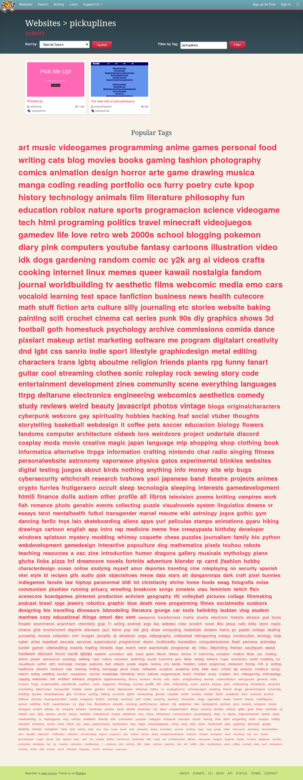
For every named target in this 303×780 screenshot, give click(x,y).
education (38, 209)
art (23, 147)
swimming (206, 653)
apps (147, 521)
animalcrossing (88, 734)
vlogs (201, 699)
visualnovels (178, 505)
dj (114, 635)
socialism (223, 653)
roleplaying (215, 568)
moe (141, 714)
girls (37, 629)
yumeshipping (202, 714)
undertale (220, 433)
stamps (203, 521)
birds (111, 469)
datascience (276, 744)
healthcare (25, 669)
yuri (161, 521)
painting (32, 318)
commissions (200, 329)
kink (249, 734)
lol (136, 582)
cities (202, 744)
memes (122, 272)
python (271, 537)
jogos (227, 513)
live (89, 704)
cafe (242, 623)
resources (55, 553)
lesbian (228, 610)
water (88, 689)
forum (60, 653)
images (87, 635)
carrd (211, 561)
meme (159, 529)
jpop (101, 623)
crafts (253, 259)
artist (86, 339)
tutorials (112, 699)
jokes (256, 744)
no (233, 568)
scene (188, 383)
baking (258, 307)
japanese (175, 478)
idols (193, 724)
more (64, 729)
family (241, 537)
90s (185, 318)
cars (274, 284)
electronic (219, 617)
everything (219, 383)
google (266, 724)
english (76, 529)
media (231, 284)
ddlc (139, 744)
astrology (205, 513)
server (22, 704)
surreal (138, 684)
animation (69, 172)
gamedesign (79, 545)
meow (146, 575)
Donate (199, 773)
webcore (64, 415)
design (104, 172)
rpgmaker (214, 699)
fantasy (155, 247)
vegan (201, 729)
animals (111, 197)
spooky (145, 734)
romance (42, 505)
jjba (69, 694)
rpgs (60, 603)
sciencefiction (226, 679)
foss (244, 694)
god (265, 617)
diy (199, 318)
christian (199, 673)
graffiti (150, 684)
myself (120, 568)
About (184, 773)
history (32, 197)
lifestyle (143, 351)
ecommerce (43, 623)
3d (269, 318)
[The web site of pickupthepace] (119, 79)
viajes (141, 724)
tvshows (132, 478)
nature (101, 209)
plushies (58, 589)
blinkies (231, 460)
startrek (130, 709)
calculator (184, 719)
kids (196, 704)
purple (131, 663)
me (173, 339)
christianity (154, 582)
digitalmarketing (115, 679)
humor (143, 553)
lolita (252, 623)
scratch (195, 623)
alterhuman (43, 689)
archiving (23, 749)
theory (249, 699)
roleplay (159, 373)
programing (81, 222)
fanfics (100, 699)
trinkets (106, 647)
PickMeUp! (35, 101)
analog (199, 659)
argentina (169, 744)
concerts (118, 694)
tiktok (250, 653)
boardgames (59, 596)
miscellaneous (91, 744)
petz (227, 684)
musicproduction (55, 699)
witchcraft (75, 478)
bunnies (271, 575)
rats (166, 679)
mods (111, 689)
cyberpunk (33, 415)
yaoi (153, 478)
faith (149, 739)
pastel (244, 629)
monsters (121, 659)
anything (159, 469)
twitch (240, 589)
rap (119, 529)
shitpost (231, 709)
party (184, 724)
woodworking (214, 744)
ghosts (160, 694)
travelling (63, 610)
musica (240, 172)
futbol (95, 513)
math (27, 307)
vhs (166, 663)
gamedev (36, 234)
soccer (172, 424)
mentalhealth (69, 513)
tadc (58, 739)
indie (97, 351)
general (262, 679)
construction (244, 635)
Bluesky (81, 773)
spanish (268, 568)
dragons (165, 553)
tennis (157, 679)
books (131, 160)
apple (276, 714)
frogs (34, 684)
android (134, 623)
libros (158, 496)
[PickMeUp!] (56, 79)
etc (183, 307)
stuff (46, 307)
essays (27, 513)
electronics (92, 394)
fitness (264, 451)
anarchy (159, 699)
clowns (24, 629)
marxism (37, 729)
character (188, 699)
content (37, 709)
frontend (251, 739)
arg (194, 259)
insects (76, 647)
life (63, 234)
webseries (39, 678)
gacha (205, 684)
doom (148, 641)
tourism (62, 673)
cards (73, 699)
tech (26, 222)
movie (71, 442)
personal (238, 147)
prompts (247, 744)
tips (48, 744)
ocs (154, 184)
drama (23, 659)
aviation (84, 684)
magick (39, 739)
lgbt (41, 351)
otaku (176, 679)
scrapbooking (192, 679)
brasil (45, 603)
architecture (94, 433)
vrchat (175, 724)
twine (116, 629)
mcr (75, 635)
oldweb (124, 433)
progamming (183, 603)
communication (182, 714)
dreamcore (90, 561)
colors (202, 663)
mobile (208, 694)
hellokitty (207, 610)
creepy (224, 635)
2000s (142, 234)
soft (138, 699)
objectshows (123, 575)
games (205, 147)
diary (28, 247)
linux (95, 272)
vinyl (66, 719)
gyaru (253, 521)
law (69, 582)
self (185, 744)
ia (224, 714)
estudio (118, 704)
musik (157, 739)
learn (214, 669)
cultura (107, 659)
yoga (142, 635)
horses (44, 635)
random (114, 259)
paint (264, 744)
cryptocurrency (101, 724)
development (91, 383)
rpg (217, 361)
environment (54, 629)
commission (125, 719)
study (28, 405)
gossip (217, 729)
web (120, 234)
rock (183, 373)
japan (136, 442)
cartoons (190, 247)
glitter (241, 709)
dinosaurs (88, 610)
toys (64, 521)
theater (24, 623)
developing (38, 744)
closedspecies (54, 694)
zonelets (185, 589)
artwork (118, 663)
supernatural (105, 641)
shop (227, 442)
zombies (276, 739)
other (108, 496)
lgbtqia (86, 653)
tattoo (154, 689)
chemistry (86, 623)
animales (268, 641)
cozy (45, 617)
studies (240, 739)
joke (126, 734)
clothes (108, 373)
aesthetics (216, 394)
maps (224, 659)
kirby (195, 669)
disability (23, 729)
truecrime (166, 659)
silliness (191, 739)
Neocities (31, 773)
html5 (26, 496)
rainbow (134, 734)
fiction (67, 307)
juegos (72, 469)
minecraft (182, 222)
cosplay (29, 442)
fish (23, 505)
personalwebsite (42, 460)
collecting (128, 505)
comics (32, 172)
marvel (147, 513)
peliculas (179, 521)
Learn (74, 4)
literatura (142, 610)
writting (276, 663)
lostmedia (271, 709)
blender (184, 561)
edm (52, 663)
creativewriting (27, 719)
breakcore (145, 589)
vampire (247, 704)
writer (185, 694)
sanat (120, 709)
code (250, 373)
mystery (79, 537)
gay (84, 415)
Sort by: (31, 44)
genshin (83, 505)
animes (267, 478)
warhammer (123, 739)
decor (163, 709)
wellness (78, 678)
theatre (218, 478)
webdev (169, 623)
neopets (100, 739)
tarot (44, 513)
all (143, 496)
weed (270, 647)
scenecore (30, 596)
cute (223, 184)
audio (87, 575)
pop (127, 629)
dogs (43, 259)
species (50, 714)
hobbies (138, 415)
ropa (96, 659)
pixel (254, 575)
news (198, 296)
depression (125, 689)
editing (245, 351)
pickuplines (39, 110)
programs (260, 704)
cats (56, 160)
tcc (278, 659)
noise (262, 582)
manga (31, 184)
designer (217, 739)
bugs (244, 469)
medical (238, 653)
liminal (227, 689)
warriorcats (158, 647)
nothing (132, 469)
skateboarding (102, 521)
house (114, 729)
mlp (181, 442)
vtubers (210, 629)
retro (99, 234)
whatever (127, 635)
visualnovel (26, 663)
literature (164, 197)
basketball (69, 424)
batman (164, 704)
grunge (162, 610)
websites (258, 460)
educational (66, 617)
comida (238, 329)
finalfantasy (138, 739)
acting (119, 623)
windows (29, 537)
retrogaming (205, 635)
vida (69, 669)
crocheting (25, 689)
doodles (219, 709)
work (270, 496)
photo (62, 505)
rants (96, 684)
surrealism (116, 653)
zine (93, 553)
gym (261, 513)
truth (46, 704)
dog (162, 545)
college (258, 629)
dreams (256, 505)
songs (166, 589)
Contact (271, 773)
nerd (142, 647)
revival (51, 724)
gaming (160, 160)
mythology (237, 553)
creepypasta (197, 529)
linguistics (230, 505)
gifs (74, 575)
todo (113, 719)
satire (252, 719)
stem (227, 724)
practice (109, 709)
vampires (249, 496)
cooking (34, 272)
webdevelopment (40, 545)
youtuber (141, 719)
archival (51, 749)
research (104, 478)
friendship (128, 673)
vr (270, 505)
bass (209, 729)
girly (145, 629)
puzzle (151, 505)
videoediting (56, 647)
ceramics (274, 684)
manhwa (27, 617)
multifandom (58, 734)
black (72, 729)
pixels (212, 545)
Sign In (286, 4)
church (197, 719)
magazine (109, 684)
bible (205, 669)
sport (118, 351)
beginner (229, 739)
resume (168, 513)
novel (209, 623)
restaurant (235, 663)
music (44, 147)
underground (101, 714)
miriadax (203, 734)
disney (232, 714)
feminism (220, 589)
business (170, 296)
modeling (266, 659)
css (56, 351)
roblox (73, 209)
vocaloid (32, 296)
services (84, 641)
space (106, 296)
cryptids (172, 694)
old (136, 629)
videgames (264, 739)
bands (176, 663)
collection (61, 635)
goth (55, 329)
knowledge (110, 673)
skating (274, 629)
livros (276, 617)
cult (91, 739)
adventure (159, 561)
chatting (270, 653)
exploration (43, 734)
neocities (85, 714)
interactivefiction (270, 729)
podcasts (96, 663)
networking (240, 684)
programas (217, 663)
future (201, 724)
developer (251, 529)
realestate (192, 629)
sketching (138, 659)
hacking (163, 415)
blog (76, 160)
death (146, 603)
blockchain (144, 709)
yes (259, 653)
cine (195, 568)
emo (254, 284)
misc (182, 623)
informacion (163, 714)
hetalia (77, 689)
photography (235, 160)
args (147, 623)
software (150, 339)
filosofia (103, 719)
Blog (220, 773)
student (260, 610)
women (209, 679)
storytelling (35, 424)
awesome (146, 617)
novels (114, 561)
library (133, 679)
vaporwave (118, 460)
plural (124, 669)
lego (119, 647)
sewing (206, 373)
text (236, 673)
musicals (209, 553)
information (124, 451)
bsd (108, 663)
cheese (264, 734)
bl (46, 575)
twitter (227, 729)
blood (70, 724)
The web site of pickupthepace (113, 101)
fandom (246, 272)
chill (260, 663)
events (104, 505)
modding (103, 537)
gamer (37, 647)
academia (182, 669)
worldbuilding (76, 284)
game (178, 172)
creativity (262, 339)
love (79, 234)
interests (211, 487)
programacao (170, 673)
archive (161, 329)
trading (91, 647)
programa (94, 678)
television (181, 496)
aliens (130, 521)
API (230, 773)
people (35, 659)
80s (220, 623)
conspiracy (79, 673)
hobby (252, 561)
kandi (73, 653)
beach (123, 729)
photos (165, 405)
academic (232, 694)
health (220, 296)
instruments (239, 729)
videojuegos (227, 222)
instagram (155, 719)
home (193, 582)
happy (147, 744)
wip (229, 469)
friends (172, 361)
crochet (79, 318)
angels (143, 663)
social (200, 415)
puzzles (191, 537)
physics (147, 460)
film (137, 197)
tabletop (84, 659)
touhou (232, 545)
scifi (56, 318)
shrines (36, 699)
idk (24, 259)
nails (273, 679)
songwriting (239, 719)
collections (72, 734)
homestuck (85, 329)
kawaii (177, 272)
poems (204, 496)
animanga (65, 663)
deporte (75, 629)
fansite (55, 582)
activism (134, 596)
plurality (104, 635)
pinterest (85, 596)
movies (102, 160)
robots (252, 545)
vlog (244, 610)
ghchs (26, 561)
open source (49, 773)
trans (66, 361)
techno (186, 653)
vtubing (81, 729)
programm (115, 734)
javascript (134, 405)
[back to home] (8, 6)
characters (36, 361)
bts (47, 610)
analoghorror (176, 689)
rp (199, 561)
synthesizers (120, 724)
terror (141, 673)
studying (100, 568)
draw (155, 629)
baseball (50, 641)
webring (130, 744)
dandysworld (209, 704)
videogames (83, 147)
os (281, 709)
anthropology (271, 673)
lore (143, 433)
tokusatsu (72, 749)
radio (219, 451)
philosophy (207, 197)
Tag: (168, 44)
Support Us (91, 4)
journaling (158, 307)
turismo (23, 684)
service (94, 673)
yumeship (26, 635)
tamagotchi (216, 734)
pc (234, 629)
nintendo (182, 451)
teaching (29, 553)
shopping (204, 442)
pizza (58, 561)
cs (40, 719)
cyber (23, 641)
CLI (210, 773)
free (174, 529)
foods (208, 582)
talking (105, 694)
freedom (189, 663)
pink (49, 247)
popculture (141, 545)
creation (225, 673)
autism (88, 496)
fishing (250, 663)
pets (154, 424)
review (272, 704)
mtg (174, 704)
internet (68, 272)
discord (248, 433)
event (131, 647)
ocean (64, 568)
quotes (36, 694)
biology (229, 424)
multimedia (165, 641)
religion (144, 361)
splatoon (55, 537)
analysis (246, 669)
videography (160, 635)
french (237, 699)
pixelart (31, 339)
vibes (217, 714)
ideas (188, 659)
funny (235, 361)
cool (48, 373)
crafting (154, 451)
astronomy (84, 460)
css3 (84, 739)
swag (223, 582)
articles (49, 709)
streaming (76, 373)
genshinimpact (255, 689)
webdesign (102, 424)
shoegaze (24, 709)
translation (187, 641)
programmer (130, 641)
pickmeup (36, 106)
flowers (253, 424)
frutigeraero (79, 487)
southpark (254, 647)
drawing (207, 172)
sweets (266, 714)
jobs (121, 744)
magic (117, 442)
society (196, 694)
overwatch (142, 729)
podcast (27, 603)
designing (29, 610)
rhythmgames (52, 719)
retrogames (246, 679)
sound (151, 659)
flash (236, 641)
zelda (90, 729)
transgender (121, 513)
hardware (26, 653)
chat (203, 451)
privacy (99, 589)
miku (203, 647)
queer (150, 272)
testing (49, 469)
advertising (253, 729)
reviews (53, 405)
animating (38, 724)
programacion (173, 209)
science (218, 209)
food (268, 147)
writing (31, 160)
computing (172, 629)
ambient (63, 678)
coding (61, 184)
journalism (217, 537)
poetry (199, 184)
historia (237, 617)
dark (228, 575)
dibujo (194, 709)
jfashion (230, 561)
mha (98, 729)
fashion (193, 160)
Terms (256, 773)
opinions (157, 744)
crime (60, 724)
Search (43, 4)
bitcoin (161, 653)
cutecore (249, 296)
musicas (255, 694)
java (178, 659)
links (43, 561)
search (23, 673)
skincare (45, 653)
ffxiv (254, 589)
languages (258, 383)
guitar (28, 373)
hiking (271, 521)
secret (60, 749)
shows (251, 318)
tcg (54, 744)
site (216, 469)
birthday (225, 529)
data (161, 575)
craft (241, 575)
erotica (268, 694)
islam (21, 734)
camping (206, 709)
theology (124, 684)
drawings (30, 529)
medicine (137, 529)
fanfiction (136, 296)
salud (139, 653)
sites (166, 684)
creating (214, 689)
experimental (198, 460)
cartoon (54, 529)
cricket (226, 669)
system (206, 505)
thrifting (94, 669)
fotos (105, 729)
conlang (131, 704)
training (207, 719)
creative (94, 442)
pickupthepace (103, 106)
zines (125, 383)
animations (229, 521)
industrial (24, 724)
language (160, 442)
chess (171, 537)
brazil (187, 673)
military (275, 719)
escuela (67, 641)
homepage (110, 669)
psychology (126, 329)
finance (48, 496)
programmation (178, 709)
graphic (116, 603)
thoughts (246, 415)
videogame (258, 209)
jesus (230, 623)
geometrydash (25, 739)
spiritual (67, 739)
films (164, 284)
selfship (35, 704)
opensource (51, 659)
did (159, 684)
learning (64, 296)
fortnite (135, 561)
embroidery (166, 729)
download (108, 749)
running (80, 589)
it (123, 424)
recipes (59, 575)
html (46, 222)
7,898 (82, 106)
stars (174, 575)
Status (241, 773)
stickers (253, 617)
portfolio (127, 184)
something (239, 734)
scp (78, 724)
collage (236, 596)
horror (133, 172)
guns (236, 704)
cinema (107, 318)
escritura (225, 704)
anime (178, 147)
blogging (203, 234)
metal (221, 351)
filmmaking (259, 596)
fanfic (49, 521)
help (277, 635)
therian (236, 647)
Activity (59, 4)
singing (241, 451)
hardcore (56, 669)
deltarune (54, 394)
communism (32, 589)
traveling (177, 568)
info (180, 469)
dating (155, 734)
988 (146, 106)
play (82, 704)
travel (149, 222)
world (254, 659)
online (81, 568)
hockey (156, 663)
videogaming (250, 673)
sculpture (166, 669)
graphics (222, 318)
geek (251, 709)
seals (227, 699)
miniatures (111, 744)
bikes (259, 709)
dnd (25, 351)
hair (52, 678)
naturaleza (76, 744)
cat (128, 318)
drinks (33, 749)
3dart (219, 694)
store (263, 623)
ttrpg (26, 394)
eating (35, 673)
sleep (127, 487)
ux (74, 704)
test (87, 296)
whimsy (127, 537)
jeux (256, 734)
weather (100, 653)
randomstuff (215, 724)
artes (35, 641)
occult (108, 487)
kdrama (212, 659)
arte (156, 172)
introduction (117, 553)
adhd (226, 719)
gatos (169, 460)
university (274, 689)
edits (41, 749)
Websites (26, 4)
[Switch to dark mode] (298, 4)
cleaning (81, 669)
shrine (177, 582)
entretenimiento (177, 739)
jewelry (75, 603)
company (67, 709)
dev (119, 617)
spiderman (185, 704)
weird (79, 405)
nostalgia (210, 272)
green (150, 653)
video (266, 247)
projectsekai (121, 749)
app (93, 529)
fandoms (31, 433)
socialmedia (230, 603)
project (193, 433)
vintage (192, 405)
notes (147, 699)
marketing (115, 339)
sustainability (50, 684)
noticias (76, 719)
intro (106, 529)
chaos (149, 714)
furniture (80, 694)
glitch (130, 694)
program (195, 339)
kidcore (153, 673)
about (92, 469)
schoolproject (197, 689)
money (198, 469)
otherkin (42, 669)
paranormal (107, 582)
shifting (110, 739)
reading (93, 184)
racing (275, 669)
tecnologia (153, 487)
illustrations (102, 704)
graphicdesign (184, 351)
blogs (216, 406)
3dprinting (219, 647)
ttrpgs (95, 451)
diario (76, 739)
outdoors (257, 603)
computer (60, 433)
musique (263, 719)
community (156, 383)
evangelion (51, 729)
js (267, 663)
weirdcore (166, 433)
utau (202, 589)
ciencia (49, 739)
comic (144, 259)
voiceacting (145, 694)
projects (242, 478)
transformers (169, 617)
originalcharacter (248, 714)
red (164, 739)
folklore (23, 699)
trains (224, 629)
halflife (193, 744)
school (170, 234)
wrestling (120, 589)
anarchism (66, 623)
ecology (264, 635)
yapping (24, 678)
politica (236, 744)
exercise (179, 729)
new (132, 724)
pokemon (242, 234)
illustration (232, 247)
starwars (92, 629)
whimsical (254, 724)
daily (40, 714)
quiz (32, 714)
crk (57, 709)
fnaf (183, 415)
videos (226, 259)
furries (49, 487)
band (197, 478)
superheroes (61, 704)
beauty (102, 405)
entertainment (42, 383)
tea (156, 623)
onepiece (86, 699)
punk (168, 318)
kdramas (142, 689)
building (23, 694)
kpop (244, 184)
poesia (216, 684)
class (86, 724)
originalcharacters (253, 406)
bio (256, 537)
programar (180, 647)
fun (238, 197)
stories (203, 307)
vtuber (221, 415)
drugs (238, 689)
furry (173, 184)
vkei (23, 575)
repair (228, 734)
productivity (24, 744)
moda (52, 442)
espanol (103, 734)
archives (127, 699)
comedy (250, 394)
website (231, 307)
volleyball (193, 596)
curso (194, 684)
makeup (60, 339)
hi (195, 653)
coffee (136, 424)
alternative (69, 451)
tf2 (177, 596)
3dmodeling (115, 610)
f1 (109, 623)
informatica (34, 451)
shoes (135, 669)
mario (276, 623)
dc (194, 647)
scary (212, 673)
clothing (250, 442)
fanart (258, 361)
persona (250, 641)
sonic (133, 373)
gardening (76, 259)
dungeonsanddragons (172, 734)
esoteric (173, 699)
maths (188, 617)
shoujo (73, 714)
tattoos (174, 653)
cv (162, 689)
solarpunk (169, 719)
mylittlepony (264, 699)
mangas (81, 663)
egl (235, 669)
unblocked (183, 635)
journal (32, 284)
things (89, 617)
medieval (261, 669)
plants (197, 361)
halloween (149, 669)
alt (185, 575)
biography (84, 749)
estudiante (69, 684)
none (160, 603)
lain (76, 521)
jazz (105, 629)
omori (105, 617)
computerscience (214, 641)
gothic (245, 513)
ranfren (96, 749)
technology (71, 197)
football (31, 329)
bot (155, 709)
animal (62, 714)
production (110, 596)
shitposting (180, 684)
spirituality (107, 415)
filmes (207, 603)
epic (130, 653)
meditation (89, 719)
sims (218, 719)
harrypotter (62, 689)
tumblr (24, 647)
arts (87, 307)
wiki (185, 513)
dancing (28, 521)
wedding (48, 673)
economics (239, 659)
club (179, 744)
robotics (95, 603)
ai (206, 259)
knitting (226, 496)
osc (80, 553)
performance (148, 704)
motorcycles (204, 739)
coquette (151, 537)
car (176, 610)
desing (153, 729)
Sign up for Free (264, 4)
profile (127, 496)
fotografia (243, 582)
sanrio (76, 351)
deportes (155, 568)
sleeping (183, 487)
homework (258, 684)
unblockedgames (158, 724)
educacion (200, 424)
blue (132, 603)
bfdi (126, 582)
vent (131, 617)
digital (27, 469)
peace (227, 744)
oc (163, 259)
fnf (70, 561)
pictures (216, 596)
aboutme (113, 361)
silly (131, 307)
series (146, 318)
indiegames (31, 582)
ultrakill (22, 714)
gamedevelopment (252, 487)
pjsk (101, 575)
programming (136, 147)
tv (109, 284)
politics (121, 222)
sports (129, 209)
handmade (95, 709)
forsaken (81, 709)
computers (82, 247)
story (230, 373)
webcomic (196, 284)
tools (188, 610)
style (35, 575)
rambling (190, 729)
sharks (202, 617)
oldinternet (129, 714)
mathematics (186, 545)
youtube (122, 247)
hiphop (83, 582)
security (248, 568)
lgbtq (87, 361)
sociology (69, 659)
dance (264, 329)
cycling (93, 694)
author (41, 663)
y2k (178, 259)
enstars (145, 679)
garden (100, 689)
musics (116, 714)
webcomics (177, 394)
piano (260, 553)
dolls (68, 496)
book (271, 442)
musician (63, 744)
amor (136, 568)
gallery (187, 553)
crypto (27, 487)
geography (159, 596)
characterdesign (36, 568)
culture (109, 307)
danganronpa (205, 575)
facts (131, 729)
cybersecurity (38, 478)
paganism (239, 724)
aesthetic (134, 284)
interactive (111, 545)
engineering (134, 394)
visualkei (30, 734)
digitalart (228, 339)
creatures (191, 734)
